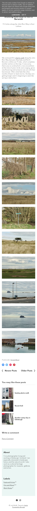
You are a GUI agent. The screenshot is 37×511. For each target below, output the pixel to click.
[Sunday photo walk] (8, 393)
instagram (20, 500)
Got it (24, 15)
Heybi (26, 505)
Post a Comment (8, 439)
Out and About (14, 360)
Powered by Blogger (18, 507)
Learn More (16, 15)
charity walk (19, 58)
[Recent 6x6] (8, 406)
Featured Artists (10, 482)
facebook (17, 500)
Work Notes (8, 488)
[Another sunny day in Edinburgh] (8, 419)
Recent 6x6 (19, 406)
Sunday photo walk (22, 393)
